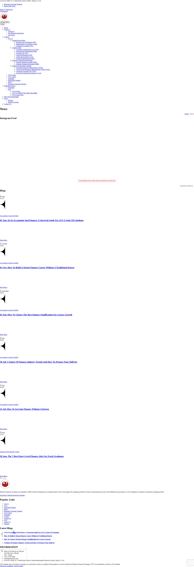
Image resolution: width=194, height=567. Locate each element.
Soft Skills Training (14, 80)
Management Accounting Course (26, 44)
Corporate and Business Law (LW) (27, 49)
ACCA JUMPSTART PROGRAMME (24, 93)
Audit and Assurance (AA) (24, 57)
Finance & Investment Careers (9, 452)
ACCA (10, 39)
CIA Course (12, 77)
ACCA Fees (16, 91)
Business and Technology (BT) (26, 42)
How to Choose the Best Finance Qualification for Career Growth (27, 539)
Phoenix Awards (13, 102)
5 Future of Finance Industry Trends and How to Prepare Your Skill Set (29, 543)
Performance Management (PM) (26, 51)
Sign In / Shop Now (6, 9)
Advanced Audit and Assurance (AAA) (28, 73)
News (6, 98)
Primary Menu (5, 22)
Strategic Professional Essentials (22, 60)
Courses (6, 37)
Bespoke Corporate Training (13, 4)
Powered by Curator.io (186, 186)
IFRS (10, 82)
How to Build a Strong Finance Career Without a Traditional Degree (28, 536)
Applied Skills (16, 48)
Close (2, 24)
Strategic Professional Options (21, 66)
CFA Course (12, 75)
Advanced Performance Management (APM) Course (33, 69)
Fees (9, 89)
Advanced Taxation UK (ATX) (26, 71)
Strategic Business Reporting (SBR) (27, 64)
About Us (11, 31)
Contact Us (7, 104)
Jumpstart (11, 78)
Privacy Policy (18, 566)
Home (6, 28)
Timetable (11, 88)
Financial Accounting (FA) (24, 46)
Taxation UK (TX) (22, 53)
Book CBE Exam (9, 6)
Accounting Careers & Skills (9, 216)
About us (7, 29)
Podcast (10, 100)
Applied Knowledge (18, 40)
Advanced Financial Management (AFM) (29, 68)
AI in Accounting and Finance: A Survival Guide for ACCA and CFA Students (31, 532)
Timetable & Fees (9, 86)
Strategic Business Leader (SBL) (26, 62)
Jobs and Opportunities (11, 97)
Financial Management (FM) (25, 58)
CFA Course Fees (17, 95)
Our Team (11, 35)
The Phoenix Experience (16, 33)
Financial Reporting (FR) (24, 55)
